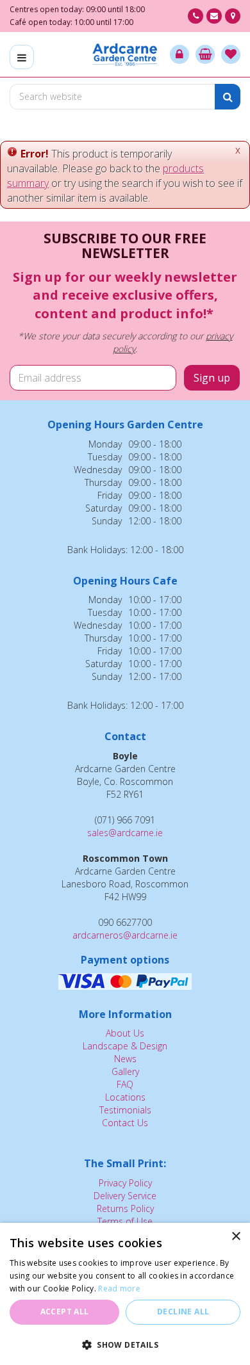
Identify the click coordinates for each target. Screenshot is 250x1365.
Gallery (125, 1071)
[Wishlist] (230, 54)
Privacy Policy (125, 1183)
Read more (119, 1288)
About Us (125, 1033)
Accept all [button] (64, 1311)
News (125, 1059)
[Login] (179, 54)
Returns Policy (125, 1208)
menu (22, 57)
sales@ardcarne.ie (125, 833)
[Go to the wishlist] (230, 54)
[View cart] (205, 54)
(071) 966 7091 (195, 16)
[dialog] (125, 1294)
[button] (125, 1344)
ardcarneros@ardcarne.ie (125, 935)
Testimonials (125, 1110)
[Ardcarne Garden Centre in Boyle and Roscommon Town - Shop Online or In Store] (125, 54)
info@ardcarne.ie (214, 16)
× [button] (235, 1236)
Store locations (232, 16)
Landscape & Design (125, 1046)
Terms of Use (125, 1221)
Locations (125, 1097)
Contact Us (125, 1123)
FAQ (125, 1084)
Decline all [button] (183, 1311)
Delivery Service (125, 1196)
